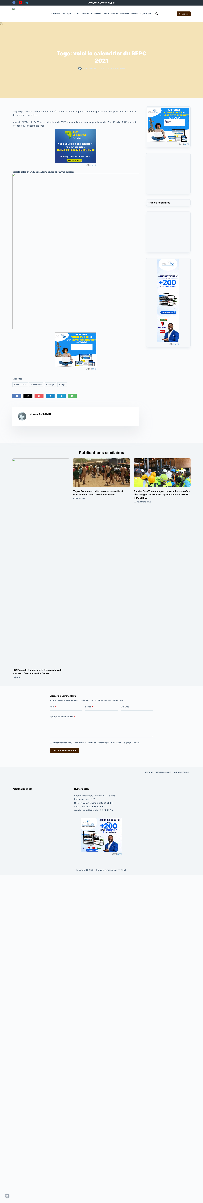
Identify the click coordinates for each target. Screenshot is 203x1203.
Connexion (183, 14)
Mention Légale (163, 772)
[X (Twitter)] (27, 396)
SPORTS (114, 14)
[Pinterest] (39, 396)
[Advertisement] (168, 175)
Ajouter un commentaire (62, 716)
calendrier (36, 384)
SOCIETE (85, 14)
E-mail (89, 706)
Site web (125, 706)
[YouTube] (20, 2)
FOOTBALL (56, 14)
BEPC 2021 (20, 384)
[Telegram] (26, 2)
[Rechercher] (156, 13)
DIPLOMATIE (96, 14)
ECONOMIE (124, 14)
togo (62, 384)
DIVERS (134, 14)
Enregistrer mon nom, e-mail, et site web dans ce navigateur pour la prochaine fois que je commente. (97, 743)
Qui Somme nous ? (182, 772)
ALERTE (76, 14)
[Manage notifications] (7, 1196)
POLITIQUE (67, 14)
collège (50, 384)
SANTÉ (106, 14)
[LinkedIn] (50, 396)
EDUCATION (120, 68)
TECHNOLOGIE (146, 14)
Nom (53, 706)
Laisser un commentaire (64, 750)
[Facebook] (13, 2)
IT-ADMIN (122, 870)
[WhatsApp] (72, 396)
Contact (149, 772)
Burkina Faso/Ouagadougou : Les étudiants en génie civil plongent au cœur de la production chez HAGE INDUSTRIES (162, 494)
